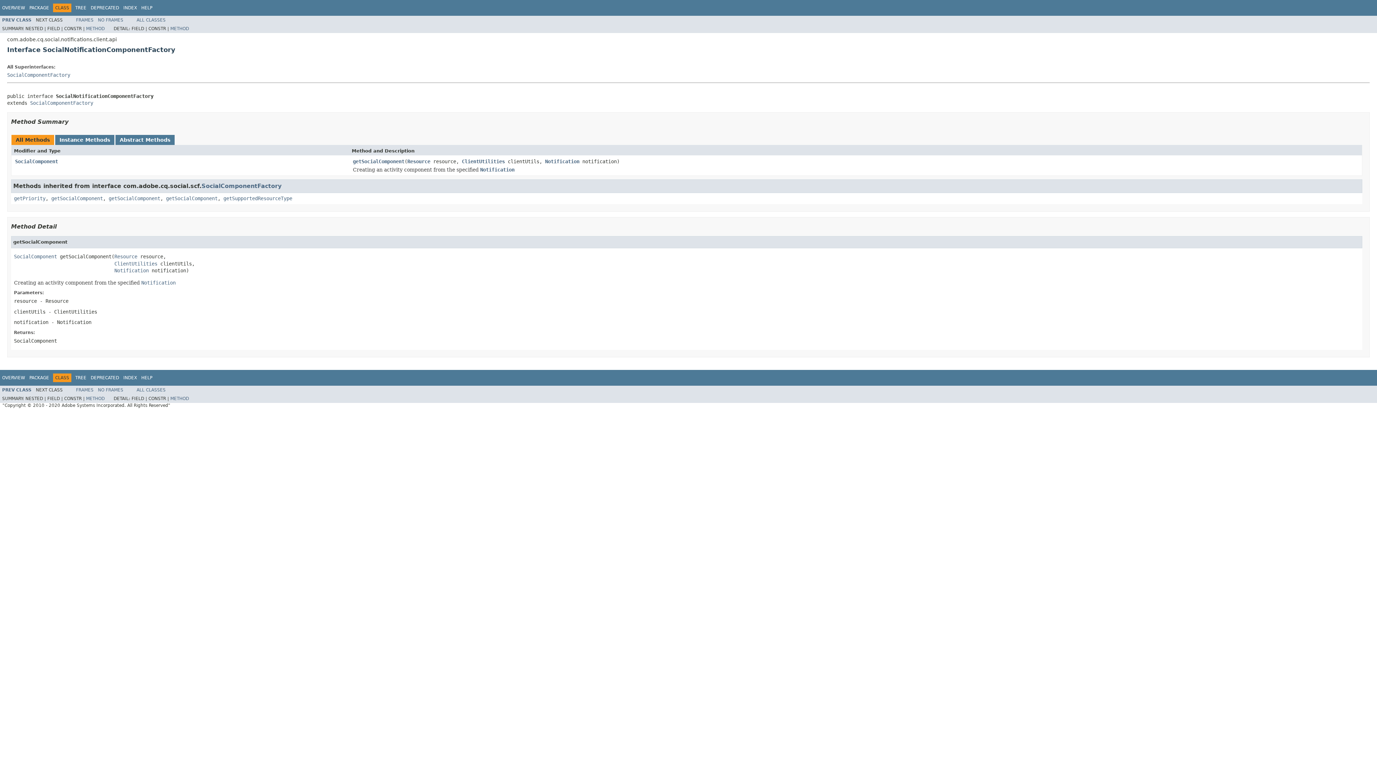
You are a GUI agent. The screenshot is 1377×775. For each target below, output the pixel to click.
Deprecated (105, 7)
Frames (85, 20)
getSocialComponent (378, 161)
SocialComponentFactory (38, 75)
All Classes (151, 20)
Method (95, 28)
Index (130, 7)
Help (146, 7)
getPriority (30, 198)
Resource (418, 161)
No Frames (110, 20)
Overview (13, 7)
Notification (562, 161)
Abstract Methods (145, 140)
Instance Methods (85, 140)
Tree (80, 7)
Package (39, 7)
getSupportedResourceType (257, 198)
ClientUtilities (483, 161)
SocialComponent (36, 161)
